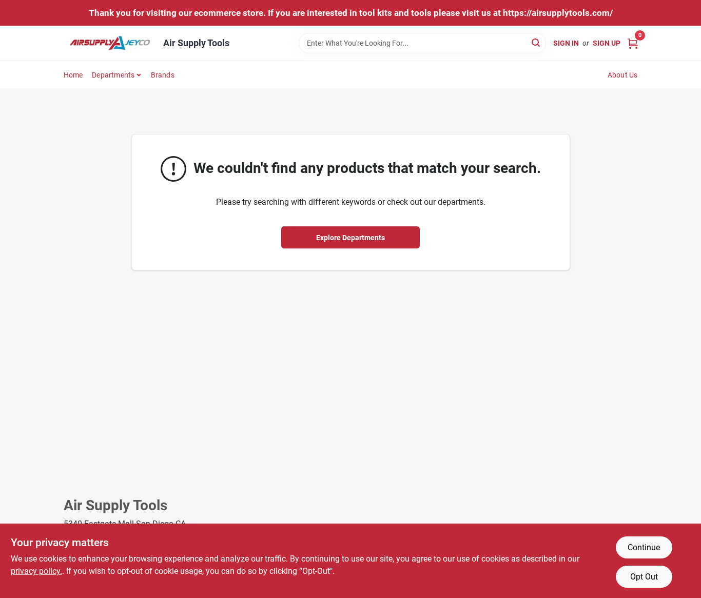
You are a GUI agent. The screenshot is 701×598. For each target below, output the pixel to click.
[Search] (536, 42)
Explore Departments (350, 238)
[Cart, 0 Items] (633, 42)
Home (73, 75)
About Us (623, 75)
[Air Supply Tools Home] (110, 43)
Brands (162, 75)
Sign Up (606, 43)
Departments (113, 75)
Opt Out (644, 577)
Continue (644, 547)
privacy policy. (36, 571)
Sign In (566, 43)
